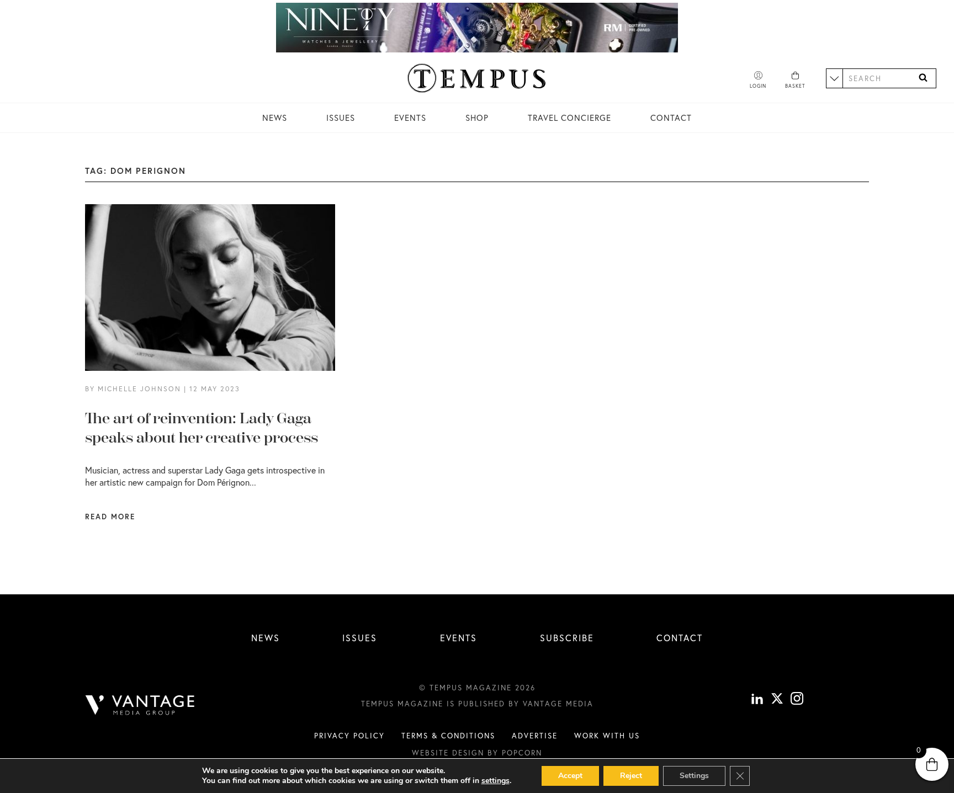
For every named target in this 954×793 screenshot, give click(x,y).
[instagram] (797, 699)
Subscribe (567, 637)
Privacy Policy (349, 736)
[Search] (923, 78)
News (274, 117)
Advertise (535, 736)
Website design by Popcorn (477, 753)
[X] (777, 699)
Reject (631, 775)
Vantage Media (558, 704)
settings (495, 781)
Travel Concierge (569, 117)
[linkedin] (757, 699)
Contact (671, 117)
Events (410, 117)
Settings (694, 775)
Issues (340, 117)
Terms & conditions (448, 736)
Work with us (607, 736)
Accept (570, 775)
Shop (477, 117)
